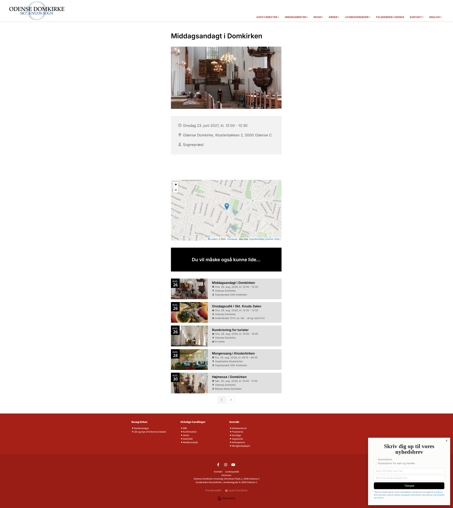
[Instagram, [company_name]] (225, 464)
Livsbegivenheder (356, 17)
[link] (268, 17)
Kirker (333, 17)
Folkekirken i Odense (390, 17)
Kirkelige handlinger (192, 422)
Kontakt (416, 17)
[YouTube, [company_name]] (233, 464)
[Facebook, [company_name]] (218, 464)
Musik (317, 17)
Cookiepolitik (232, 471)
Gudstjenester (266, 17)
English (434, 17)
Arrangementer (295, 17)
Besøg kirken (139, 422)
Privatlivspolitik (213, 490)
